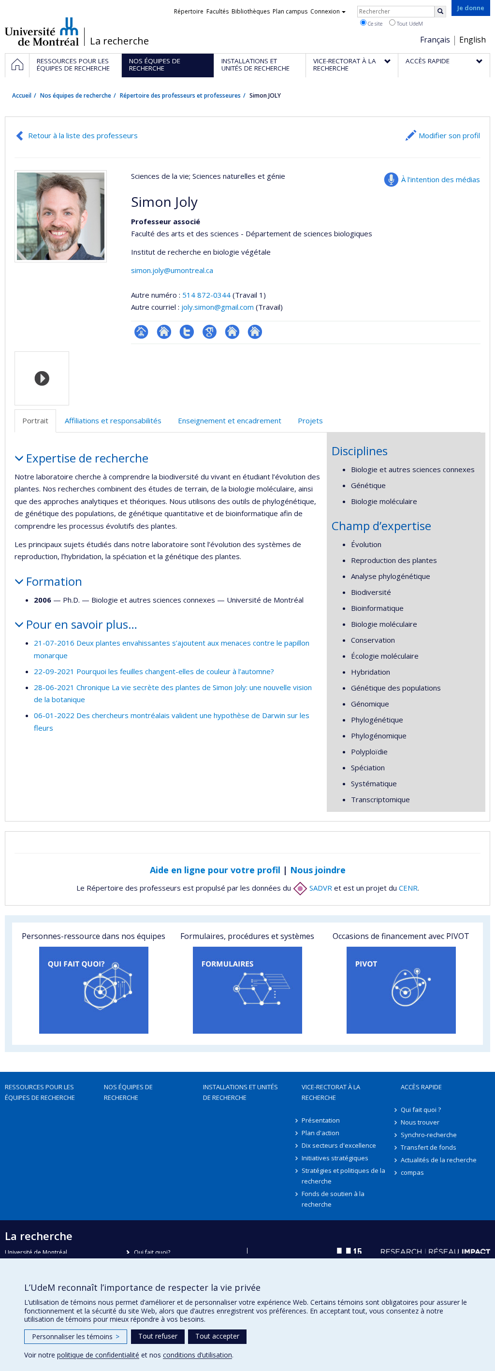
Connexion (325, 11)
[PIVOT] (401, 990)
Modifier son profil (449, 135)
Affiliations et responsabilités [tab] (113, 420)
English (472, 39)
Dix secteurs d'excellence (339, 1145)
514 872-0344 (207, 295)
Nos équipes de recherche (75, 95)
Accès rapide (421, 1086)
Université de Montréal (42, 31)
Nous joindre (318, 870)
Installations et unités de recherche (240, 1092)
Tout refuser (157, 1336)
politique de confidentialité (98, 1354)
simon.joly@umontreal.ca (172, 270)
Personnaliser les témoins (75, 1336)
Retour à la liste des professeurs (83, 135)
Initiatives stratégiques (335, 1158)
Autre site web (232, 331)
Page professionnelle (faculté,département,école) (141, 331)
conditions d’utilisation (197, 1354)
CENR (408, 888)
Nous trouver (420, 1122)
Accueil (21, 95)
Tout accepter (217, 1336)
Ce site (374, 23)
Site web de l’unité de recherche (164, 331)
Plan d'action (320, 1132)
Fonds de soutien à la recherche (333, 1199)
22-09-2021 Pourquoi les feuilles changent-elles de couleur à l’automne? (154, 671)
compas (412, 1172)
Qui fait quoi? (152, 1252)
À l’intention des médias (440, 179)
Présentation (321, 1120)
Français (435, 39)
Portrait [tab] (35, 420)
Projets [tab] (310, 420)
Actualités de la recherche (439, 1159)
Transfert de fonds (428, 1147)
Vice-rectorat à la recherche (331, 1092)
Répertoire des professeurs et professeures (180, 95)
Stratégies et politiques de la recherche (343, 1175)
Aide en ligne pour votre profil (215, 870)
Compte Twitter (186, 331)
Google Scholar (209, 331)
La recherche (119, 41)
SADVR (319, 888)
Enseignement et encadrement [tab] (229, 420)
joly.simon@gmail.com (217, 307)
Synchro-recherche (429, 1134)
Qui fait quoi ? (421, 1109)
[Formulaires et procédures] (247, 990)
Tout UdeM (409, 23)
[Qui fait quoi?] (94, 990)
